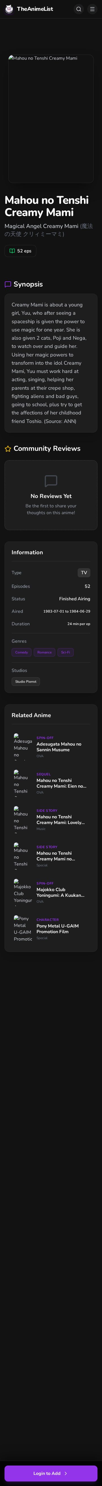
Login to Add (47, 1473)
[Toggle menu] (92, 9)
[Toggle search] (79, 9)
